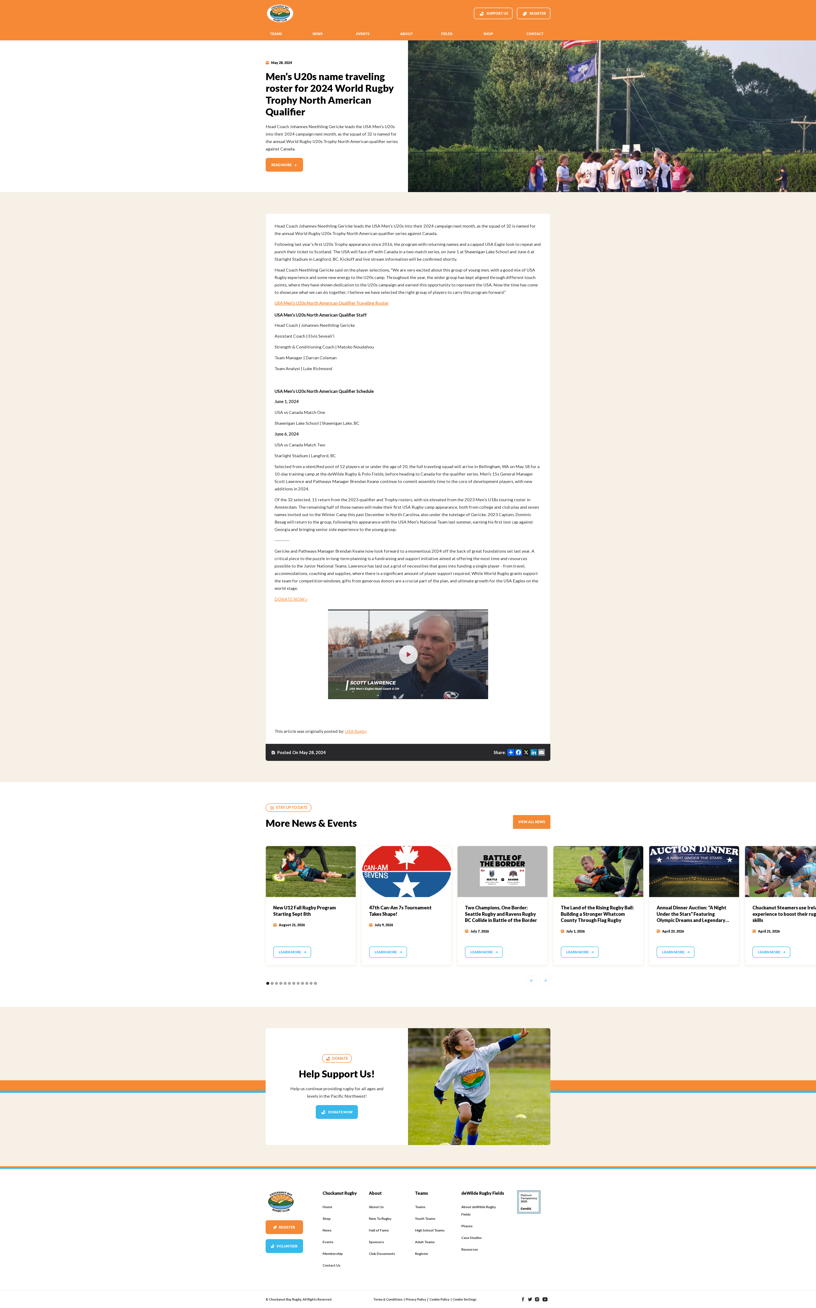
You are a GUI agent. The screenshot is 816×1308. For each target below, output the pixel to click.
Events (362, 34)
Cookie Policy (439, 1299)
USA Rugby (356, 731)
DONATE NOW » (291, 599)
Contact (535, 34)
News (318, 34)
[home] (280, 13)
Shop (488, 34)
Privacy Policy (416, 1299)
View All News (531, 822)
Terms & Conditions (387, 1299)
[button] (276, 34)
